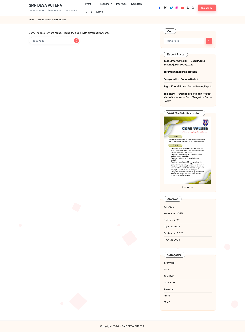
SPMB (167, 302)
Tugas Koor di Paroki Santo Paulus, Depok (188, 86)
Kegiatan (169, 275)
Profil (167, 295)
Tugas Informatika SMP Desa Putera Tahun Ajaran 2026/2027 (184, 62)
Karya (167, 269)
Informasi (169, 262)
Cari (169, 31)
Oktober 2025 (172, 220)
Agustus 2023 (172, 239)
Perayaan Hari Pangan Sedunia (181, 79)
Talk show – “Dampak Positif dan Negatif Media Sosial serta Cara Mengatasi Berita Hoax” (188, 97)
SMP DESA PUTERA (45, 6)
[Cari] (209, 41)
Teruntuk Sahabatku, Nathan (180, 71)
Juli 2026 (169, 206)
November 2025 (173, 213)
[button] (207, 8)
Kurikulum (169, 289)
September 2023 (173, 233)
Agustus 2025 (172, 226)
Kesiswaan (170, 282)
